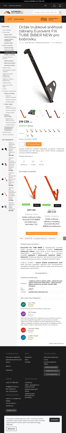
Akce (26, 359)
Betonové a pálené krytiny (10, 119)
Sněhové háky (8, 48)
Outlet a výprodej (8, 134)
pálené (31, 289)
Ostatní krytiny (10, 102)
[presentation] (2, 19)
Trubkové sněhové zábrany (38, 281)
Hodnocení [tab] (52, 238)
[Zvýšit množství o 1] (25, 143)
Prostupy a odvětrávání (9, 91)
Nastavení (11, 429)
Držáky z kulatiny (9, 54)
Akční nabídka (7, 30)
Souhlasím (54, 420)
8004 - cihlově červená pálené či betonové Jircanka (45, 283)
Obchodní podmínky (51, 357)
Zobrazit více (11, 410)
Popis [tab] (21, 238)
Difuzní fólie (8, 35)
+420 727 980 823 (12, 382)
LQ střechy (28, 382)
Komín (5, 89)
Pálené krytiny (8, 61)
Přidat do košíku (35, 144)
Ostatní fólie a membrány (8, 40)
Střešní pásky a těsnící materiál (9, 70)
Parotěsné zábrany (10, 37)
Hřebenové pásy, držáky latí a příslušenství (8, 75)
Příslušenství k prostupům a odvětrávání (8, 128)
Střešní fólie (6, 32)
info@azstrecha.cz (12, 386)
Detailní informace (25, 156)
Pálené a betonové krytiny (11, 96)
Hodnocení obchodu (15, 5)
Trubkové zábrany (10, 52)
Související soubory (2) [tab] (40, 238)
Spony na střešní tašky (8, 85)
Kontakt (27, 362)
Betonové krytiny (9, 63)
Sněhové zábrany (8, 45)
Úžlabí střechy (7, 83)
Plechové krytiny (9, 65)
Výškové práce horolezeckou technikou (30, 395)
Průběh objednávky (51, 367)
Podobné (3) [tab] (28, 238)
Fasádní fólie (8, 43)
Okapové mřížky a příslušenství (8, 79)
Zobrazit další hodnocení (56, 343)
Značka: (56, 42)
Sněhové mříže (9, 50)
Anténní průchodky (7, 115)
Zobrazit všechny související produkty (41, 233)
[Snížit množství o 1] (25, 145)
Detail (37, 205)
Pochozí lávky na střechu (8, 57)
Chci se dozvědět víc (41, 273)
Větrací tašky (8, 104)
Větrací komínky (9, 93)
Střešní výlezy (7, 68)
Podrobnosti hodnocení (42, 42)
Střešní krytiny (7, 132)
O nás (5, 5)
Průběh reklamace (52, 370)
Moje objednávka (51, 374)
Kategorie (28, 357)
